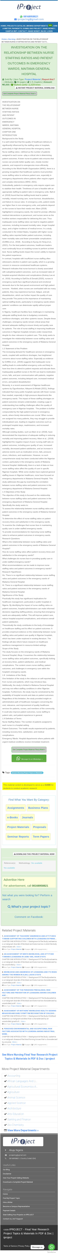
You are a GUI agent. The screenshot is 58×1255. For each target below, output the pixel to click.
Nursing (11, 39)
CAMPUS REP (11, 31)
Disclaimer (7, 1174)
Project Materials (18, 827)
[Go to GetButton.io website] (51, 1252)
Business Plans (38, 807)
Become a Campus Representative (16, 1206)
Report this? (48, 79)
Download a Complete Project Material (18, 1182)
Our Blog (6, 1170)
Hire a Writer (7, 1202)
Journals (27, 817)
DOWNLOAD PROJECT (32, 28)
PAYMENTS (17, 28)
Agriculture (13, 1092)
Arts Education (15, 1114)
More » (19, 947)
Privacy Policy (24, 1246)
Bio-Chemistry (15, 1124)
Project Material (32, 79)
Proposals (39, 827)
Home (4, 39)
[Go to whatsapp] (51, 1247)
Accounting (13, 1075)
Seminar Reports (18, 836)
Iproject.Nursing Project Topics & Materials (27, 773)
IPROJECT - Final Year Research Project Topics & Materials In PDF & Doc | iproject (28, 1233)
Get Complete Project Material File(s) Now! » (19, 94)
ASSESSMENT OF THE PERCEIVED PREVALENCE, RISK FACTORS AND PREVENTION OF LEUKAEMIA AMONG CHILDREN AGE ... (29, 992)
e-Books (12, 817)
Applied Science (16, 1103)
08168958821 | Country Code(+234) (22, 1158)
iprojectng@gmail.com (17, 1155)
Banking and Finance (19, 1119)
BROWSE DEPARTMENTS (39, 26)
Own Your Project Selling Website (16, 1178)
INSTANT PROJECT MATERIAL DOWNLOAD (36, 88)
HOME (3, 26)
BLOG (43, 31)
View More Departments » (23, 1130)
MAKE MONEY (49, 28)
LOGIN (50, 31)
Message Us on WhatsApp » (31, 759)
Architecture (14, 1108)
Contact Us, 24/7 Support (13, 1219)
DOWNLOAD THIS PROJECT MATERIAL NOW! (35, 854)
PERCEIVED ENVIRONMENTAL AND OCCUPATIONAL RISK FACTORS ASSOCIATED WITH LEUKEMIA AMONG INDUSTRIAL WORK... (28, 1031)
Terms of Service (10, 1246)
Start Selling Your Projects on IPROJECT (18, 1215)
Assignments (15, 807)
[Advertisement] (39, 112)
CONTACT (22, 31)
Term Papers (41, 836)
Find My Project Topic (11, 1198)
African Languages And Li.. (22, 1081)
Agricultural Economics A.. (22, 1086)
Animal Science (16, 1097)
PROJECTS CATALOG (16, 26)
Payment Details (9, 1211)
